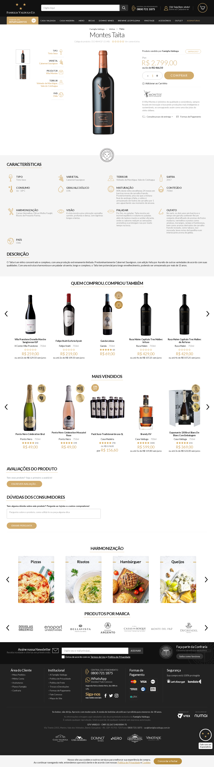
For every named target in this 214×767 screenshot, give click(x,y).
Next (208, 314)
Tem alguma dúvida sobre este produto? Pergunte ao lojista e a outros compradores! (48, 506)
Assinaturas (193, 21)
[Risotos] (83, 579)
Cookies (146, 762)
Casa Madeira (67, 21)
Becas (92, 21)
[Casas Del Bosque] (134, 627)
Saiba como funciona (189, 656)
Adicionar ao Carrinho (156, 83)
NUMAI (201, 715)
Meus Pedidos (18, 674)
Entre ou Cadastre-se (179, 9)
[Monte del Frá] (161, 627)
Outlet (179, 21)
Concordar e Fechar (168, 761)
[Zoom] (23, 56)
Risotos (83, 579)
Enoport (53, 627)
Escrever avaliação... (24, 484)
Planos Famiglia (19, 686)
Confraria (16, 690)
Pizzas (36, 579)
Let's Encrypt (176, 681)
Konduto (194, 681)
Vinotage (149, 21)
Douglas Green (26, 627)
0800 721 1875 (146, 9)
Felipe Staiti (64, 346)
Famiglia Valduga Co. (21, 8)
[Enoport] (53, 627)
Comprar (179, 75)
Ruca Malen (141, 346)
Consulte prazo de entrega (158, 116)
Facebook (105, 696)
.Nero (81, 21)
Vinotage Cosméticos (153, 738)
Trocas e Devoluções (59, 686)
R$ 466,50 (157, 67)
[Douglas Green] (26, 627)
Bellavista (80, 627)
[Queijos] (178, 579)
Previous (5, 314)
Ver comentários (132, 41)
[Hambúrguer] (130, 579)
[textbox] (80, 8)
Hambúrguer (131, 579)
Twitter (111, 696)
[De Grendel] (188, 627)
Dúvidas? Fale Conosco (101, 682)
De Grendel (188, 627)
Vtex (183, 716)
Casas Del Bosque (134, 627)
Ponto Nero (26, 439)
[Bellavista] (80, 627)
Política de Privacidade (119, 657)
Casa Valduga (48, 21)
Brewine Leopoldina (129, 21)
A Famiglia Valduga (58, 674)
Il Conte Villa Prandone (26, 346)
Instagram (116, 696)
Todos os (18, 21)
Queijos (178, 579)
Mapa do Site (56, 698)
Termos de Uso (98, 657)
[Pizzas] (36, 579)
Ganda (103, 346)
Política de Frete (57, 682)
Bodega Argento (107, 627)
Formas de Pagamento (190, 116)
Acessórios (165, 21)
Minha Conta (18, 678)
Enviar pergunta (21, 525)
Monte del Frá (161, 627)
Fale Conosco (56, 694)
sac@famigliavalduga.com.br (157, 727)
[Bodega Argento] (107, 627)
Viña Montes (153, 94)
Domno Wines (106, 21)
